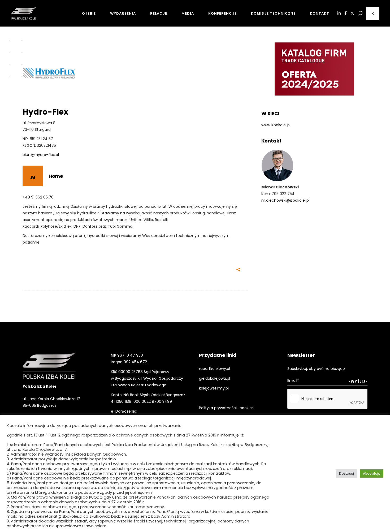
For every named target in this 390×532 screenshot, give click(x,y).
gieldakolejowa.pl (214, 378)
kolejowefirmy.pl (214, 388)
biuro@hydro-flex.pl (41, 154)
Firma (30, 103)
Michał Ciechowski (59, 270)
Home (56, 176)
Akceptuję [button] (371, 473)
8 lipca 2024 (108, 270)
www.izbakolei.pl (276, 125)
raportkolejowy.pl (214, 368)
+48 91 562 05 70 (38, 197)
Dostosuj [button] (346, 473)
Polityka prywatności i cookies (226, 407)
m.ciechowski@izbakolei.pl (285, 200)
